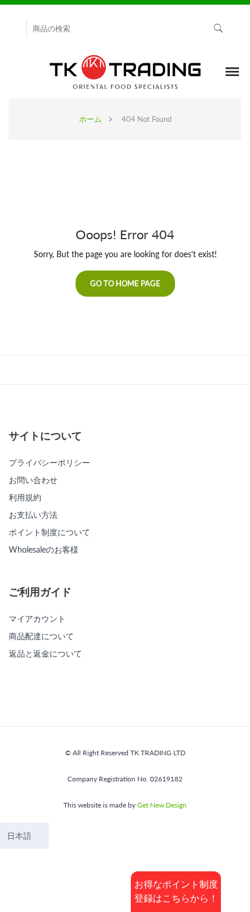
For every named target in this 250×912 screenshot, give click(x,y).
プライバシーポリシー (49, 462)
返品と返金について (45, 653)
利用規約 (25, 497)
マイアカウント (37, 618)
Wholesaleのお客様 (43, 549)
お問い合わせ (33, 480)
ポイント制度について (49, 532)
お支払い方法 (33, 515)
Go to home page (125, 283)
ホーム (90, 119)
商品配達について (41, 636)
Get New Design (162, 805)
